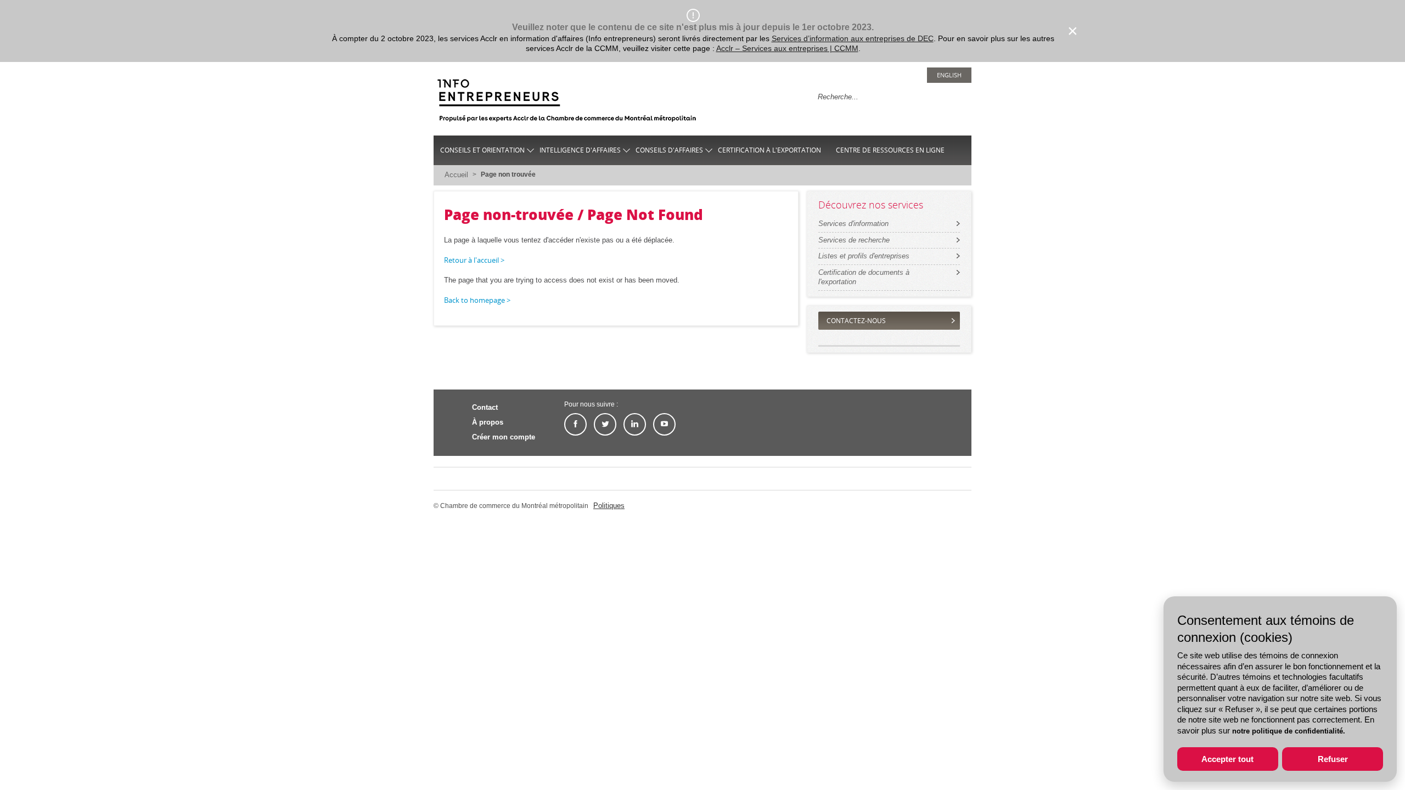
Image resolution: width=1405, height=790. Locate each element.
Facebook (575, 424)
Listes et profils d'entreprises (863, 256)
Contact (485, 407)
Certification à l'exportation (769, 150)
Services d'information (853, 223)
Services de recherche (854, 240)
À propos (487, 422)
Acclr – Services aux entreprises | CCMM (787, 48)
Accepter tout (1227, 759)
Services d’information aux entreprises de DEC (853, 38)
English (949, 75)
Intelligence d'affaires (580, 150)
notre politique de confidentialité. (1288, 731)
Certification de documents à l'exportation (863, 277)
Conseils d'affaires (669, 150)
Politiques (609, 505)
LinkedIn (634, 424)
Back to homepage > (477, 300)
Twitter (605, 424)
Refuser (1333, 759)
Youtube (664, 424)
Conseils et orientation (482, 150)
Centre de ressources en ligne (890, 150)
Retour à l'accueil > (474, 260)
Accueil (456, 175)
